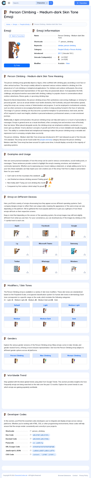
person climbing (70, 46)
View (68, 63)
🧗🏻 (45, 310)
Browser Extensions (64, 475)
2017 (60, 53)
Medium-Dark (45, 319)
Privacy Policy (83, 475)
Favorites (83, 3)
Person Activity (75, 49)
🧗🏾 (45, 324)
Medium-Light (74, 305)
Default (17, 305)
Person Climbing (17, 356)
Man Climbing (45, 356)
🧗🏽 (17, 324)
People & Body (25, 24)
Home (8, 24)
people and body (46, 140)
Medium (17, 319)
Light (45, 305)
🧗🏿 (74, 324)
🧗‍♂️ (45, 360)
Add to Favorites (18, 36)
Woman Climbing (74, 356)
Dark (74, 319)
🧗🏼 (74, 310)
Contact (75, 475)
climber (60, 46)
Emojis (15, 24)
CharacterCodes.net (21, 475)
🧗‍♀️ (74, 360)
